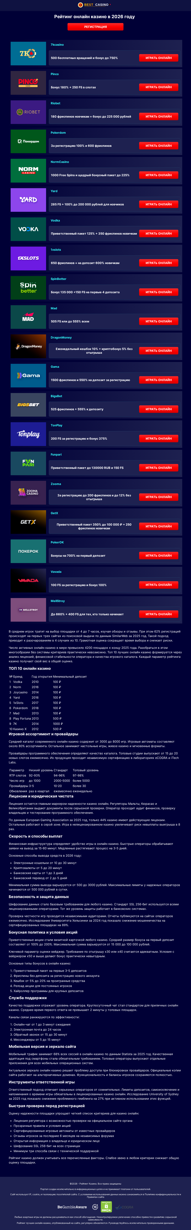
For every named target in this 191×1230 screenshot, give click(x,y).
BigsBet (56, 396)
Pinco (55, 74)
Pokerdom (58, 132)
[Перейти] (72, 1207)
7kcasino (57, 44)
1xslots (56, 249)
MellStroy (58, 601)
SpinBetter (58, 279)
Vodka (55, 220)
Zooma (56, 484)
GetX (54, 513)
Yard (54, 191)
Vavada (56, 572)
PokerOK (57, 542)
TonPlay (56, 425)
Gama (55, 366)
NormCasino (60, 162)
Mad (54, 308)
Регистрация (95, 27)
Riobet (55, 103)
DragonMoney (61, 337)
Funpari (56, 454)
